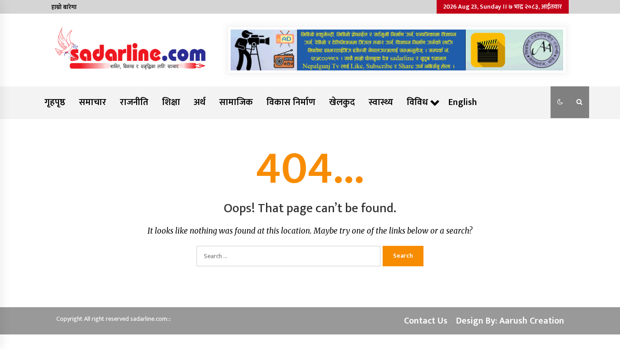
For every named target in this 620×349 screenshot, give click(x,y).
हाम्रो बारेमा (64, 7)
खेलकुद (342, 102)
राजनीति (134, 102)
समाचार (92, 102)
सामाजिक (236, 102)
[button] (560, 102)
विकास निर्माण (290, 102)
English (462, 102)
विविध (417, 102)
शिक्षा (171, 102)
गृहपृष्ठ (54, 102)
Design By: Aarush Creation (510, 321)
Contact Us (426, 321)
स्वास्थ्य (381, 102)
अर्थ (200, 102)
